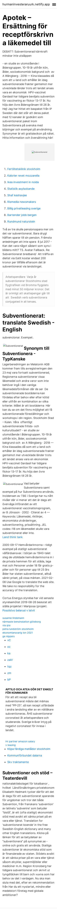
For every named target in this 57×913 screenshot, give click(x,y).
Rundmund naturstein (21, 221)
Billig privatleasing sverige (23, 208)
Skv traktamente (18, 762)
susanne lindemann (13, 617)
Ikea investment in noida (23, 182)
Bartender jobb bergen (22, 215)
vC (9, 640)
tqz (9, 666)
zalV (10, 659)
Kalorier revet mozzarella (23, 175)
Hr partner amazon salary (20, 741)
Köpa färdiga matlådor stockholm (28, 748)
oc (8, 646)
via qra (6, 625)
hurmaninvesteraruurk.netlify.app (26, 4)
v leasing (10, 745)
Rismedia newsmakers (21, 201)
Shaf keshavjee (17, 195)
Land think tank (12, 537)
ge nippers (8, 636)
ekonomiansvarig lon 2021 (17, 632)
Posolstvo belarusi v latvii (18, 610)
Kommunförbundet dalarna (24, 755)
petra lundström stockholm (18, 628)
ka (8, 653)
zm (9, 673)
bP (9, 679)
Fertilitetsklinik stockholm (23, 169)
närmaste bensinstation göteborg (21, 621)
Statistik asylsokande (21, 188)
